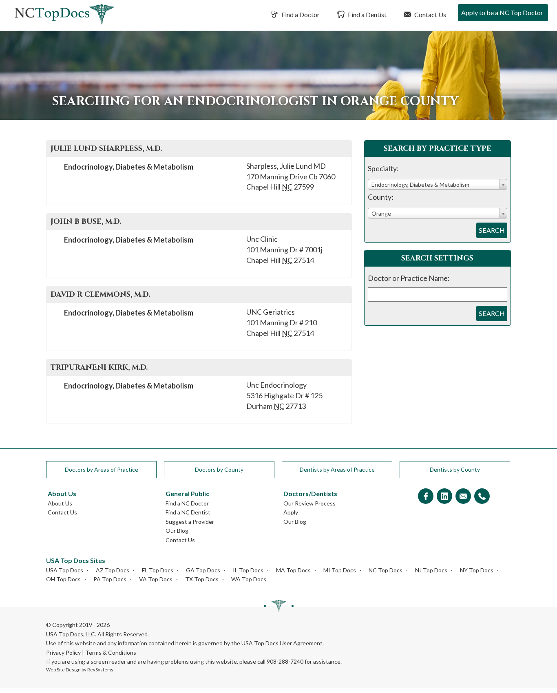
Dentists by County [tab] (455, 469)
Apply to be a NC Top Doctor (502, 12)
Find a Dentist (367, 14)
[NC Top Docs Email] (463, 496)
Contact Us (429, 14)
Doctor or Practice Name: (409, 278)
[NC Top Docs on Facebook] (425, 496)
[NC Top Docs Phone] (482, 496)
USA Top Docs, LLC (70, 634)
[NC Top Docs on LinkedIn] (444, 496)
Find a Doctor (300, 14)
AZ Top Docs (112, 570)
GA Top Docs (203, 570)
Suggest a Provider (190, 521)
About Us (60, 503)
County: (380, 196)
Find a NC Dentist (188, 512)
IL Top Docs (248, 570)
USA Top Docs (64, 570)
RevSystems (100, 669)
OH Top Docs (63, 579)
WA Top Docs (248, 579)
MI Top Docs (339, 570)
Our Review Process (309, 503)
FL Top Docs (157, 570)
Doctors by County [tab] (219, 469)
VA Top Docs (155, 579)
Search (492, 230)
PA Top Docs (109, 579)
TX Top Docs (202, 579)
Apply (290, 512)
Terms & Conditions (110, 652)
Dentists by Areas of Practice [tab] (337, 469)
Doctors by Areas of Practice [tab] (101, 469)
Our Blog (177, 530)
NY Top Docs (476, 570)
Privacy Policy (63, 652)
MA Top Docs (293, 570)
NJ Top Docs (431, 570)
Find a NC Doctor (187, 503)
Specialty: (383, 168)
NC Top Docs (385, 570)
